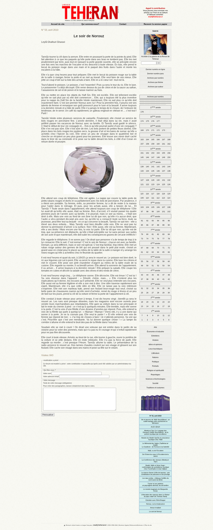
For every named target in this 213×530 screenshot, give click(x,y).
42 (169, 279)
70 (158, 248)
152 (147, 153)
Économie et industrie (155, 332)
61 (142, 252)
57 (153, 261)
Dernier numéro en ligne (155, 69)
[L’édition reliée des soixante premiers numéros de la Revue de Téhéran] (155, 412)
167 (163, 140)
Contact (122, 24)
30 (169, 293)
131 (163, 180)
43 (142, 275)
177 (158, 121)
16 (158, 306)
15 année (155, 126)
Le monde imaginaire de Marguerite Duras (155, 490)
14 (147, 306)
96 (169, 221)
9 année (155, 202)
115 (142, 194)
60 (169, 261)
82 (158, 234)
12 (169, 315)
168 (168, 140)
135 (152, 171)
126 (168, 184)
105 (152, 207)
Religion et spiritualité (155, 370)
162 (168, 144)
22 (158, 302)
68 (147, 248)
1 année (155, 311)
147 (152, 157)
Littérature (155, 353)
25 (142, 293)
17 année (155, 107)
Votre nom (47, 373)
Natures (155, 357)
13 (142, 306)
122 (147, 184)
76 (158, 239)
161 (163, 144)
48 (169, 275)
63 (153, 252)
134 (147, 171)
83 (163, 234)
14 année (155, 135)
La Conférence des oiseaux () (155, 460)
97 (142, 212)
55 (142, 261)
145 (142, 157)
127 (142, 180)
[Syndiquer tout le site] (62, 525)
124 (158, 184)
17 (163, 306)
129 (152, 180)
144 (168, 167)
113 (163, 198)
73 (142, 239)
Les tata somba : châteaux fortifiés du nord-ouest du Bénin (155, 479)
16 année (155, 116)
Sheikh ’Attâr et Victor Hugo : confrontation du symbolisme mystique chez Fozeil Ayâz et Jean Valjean (155, 467)
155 (163, 153)
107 (163, 207)
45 (153, 275)
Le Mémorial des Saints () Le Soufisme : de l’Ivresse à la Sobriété (155, 445)
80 (147, 234)
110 (147, 198)
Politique (155, 362)
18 (169, 306)
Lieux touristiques (155, 349)
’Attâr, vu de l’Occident (155, 450)
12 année (155, 162)
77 (163, 239)
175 (147, 121)
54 (169, 266)
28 (158, 293)
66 (169, 252)
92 (147, 221)
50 (147, 266)
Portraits (155, 366)
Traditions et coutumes (155, 388)
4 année (155, 270)
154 (158, 153)
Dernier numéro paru (155, 74)
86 (147, 225)
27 (153, 293)
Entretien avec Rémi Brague (155, 500)
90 (169, 225)
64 (158, 252)
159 (152, 144)
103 (142, 207)
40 (158, 279)
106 (158, 207)
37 (142, 279)
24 (169, 302)
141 (152, 167)
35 (163, 288)
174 (142, 121)
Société (155, 383)
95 (163, 221)
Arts (155, 327)
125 (163, 184)
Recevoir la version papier (155, 24)
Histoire (155, 340)
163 (142, 140)
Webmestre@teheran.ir (136, 525)
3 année (155, 284)
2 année (155, 297)
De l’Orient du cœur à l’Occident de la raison (155, 455)
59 (163, 261)
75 (153, 239)
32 (147, 288)
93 (153, 221)
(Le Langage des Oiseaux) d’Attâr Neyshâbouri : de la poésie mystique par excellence (155, 432)
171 (152, 130)
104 (147, 207)
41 (163, 279)
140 (147, 167)
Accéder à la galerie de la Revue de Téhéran (155, 45)
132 (168, 180)
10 (158, 315)
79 (142, 234)
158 (147, 144)
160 (158, 144)
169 (142, 130)
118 (158, 194)
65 (163, 252)
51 (153, 266)
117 (152, 194)
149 (163, 157)
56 (147, 261)
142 (158, 167)
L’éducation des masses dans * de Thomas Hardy (155, 495)
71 (163, 248)
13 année (155, 148)
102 (168, 212)
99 (153, 212)
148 (158, 157)
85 (142, 225)
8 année (155, 216)
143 (163, 167)
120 (168, 194)
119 (163, 194)
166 (158, 140)
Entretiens (155, 336)
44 (147, 275)
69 (153, 248)
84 (169, 234)
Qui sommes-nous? (90, 24)
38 (147, 279)
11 (163, 315)
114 (168, 198)
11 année (155, 175)
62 (147, 252)
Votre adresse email (51, 377)
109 (142, 198)
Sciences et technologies (155, 379)
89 (163, 225)
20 (147, 302)
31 (142, 288)
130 (158, 180)
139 (142, 167)
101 (163, 212)
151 (142, 153)
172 (158, 130)
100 (158, 212)
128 (147, 180)
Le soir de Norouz (155, 511)
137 (163, 171)
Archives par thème (155, 82)
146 (147, 157)
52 (158, 266)
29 (163, 293)
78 (169, 239)
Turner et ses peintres (155, 484)
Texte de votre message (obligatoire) (57, 383)
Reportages (155, 375)
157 (142, 144)
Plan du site (148, 525)
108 (168, 207)
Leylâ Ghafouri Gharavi (53, 42)
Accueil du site (57, 24)
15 (153, 306)
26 (147, 293)
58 (158, 261)
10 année (155, 189)
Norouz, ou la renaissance (155, 504)
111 (152, 198)
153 (152, 153)
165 (152, 140)
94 (158, 221)
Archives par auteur (155, 87)
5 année (155, 257)
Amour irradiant (155, 508)
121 (142, 184)
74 (147, 239)
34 (158, 288)
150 (168, 157)
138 (168, 171)
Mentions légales (124, 525)
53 (163, 266)
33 (153, 288)
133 (142, 171)
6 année (155, 243)
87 (153, 225)
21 (153, 302)
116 (147, 194)
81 (153, 234)
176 (152, 121)
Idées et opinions (155, 344)
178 (142, 112)
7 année (155, 230)
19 (142, 302)
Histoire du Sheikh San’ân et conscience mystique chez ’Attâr (155, 438)
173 (163, 130)
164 (147, 140)
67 (142, 248)
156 (168, 153)
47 (163, 275)
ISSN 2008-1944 (113, 525)
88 (158, 225)
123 (152, 184)
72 (169, 248)
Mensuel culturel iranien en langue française (79, 525)
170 (147, 130)
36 (169, 288)
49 (142, 266)
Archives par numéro (155, 78)
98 (147, 212)
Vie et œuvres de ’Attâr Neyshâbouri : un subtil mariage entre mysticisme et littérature (155, 421)
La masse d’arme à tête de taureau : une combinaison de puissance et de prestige (155, 473)
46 (158, 275)
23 (163, 302)
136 (158, 171)
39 (153, 279)
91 (142, 221)
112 (158, 198)
